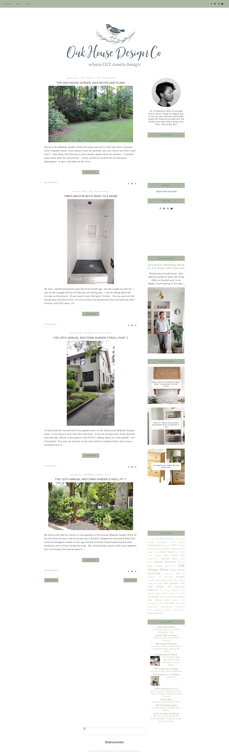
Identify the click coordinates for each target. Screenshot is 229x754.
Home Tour (178, 555)
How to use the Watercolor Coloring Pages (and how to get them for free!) (166, 718)
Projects (180, 577)
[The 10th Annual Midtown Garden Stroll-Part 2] (90, 425)
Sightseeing (160, 580)
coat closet (174, 593)
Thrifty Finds (178, 590)
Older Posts (130, 580)
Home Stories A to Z (166, 689)
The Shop (164, 590)
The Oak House (106, 78)
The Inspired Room (166, 644)
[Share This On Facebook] (129, 183)
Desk (156, 549)
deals (182, 593)
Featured (7, 4)
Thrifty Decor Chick (166, 654)
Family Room (167, 552)
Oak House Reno (99, 191)
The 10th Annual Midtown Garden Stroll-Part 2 (90, 337)
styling (158, 610)
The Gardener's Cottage (166, 674)
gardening (72, 78)
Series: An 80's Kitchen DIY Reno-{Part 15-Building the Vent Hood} (166, 384)
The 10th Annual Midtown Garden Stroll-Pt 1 (90, 479)
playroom (180, 603)
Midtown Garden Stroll (98, 333)
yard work (158, 613)
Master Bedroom (166, 561)
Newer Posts (51, 580)
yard (150, 613)
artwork (165, 593)
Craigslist (166, 545)
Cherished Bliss (166, 627)
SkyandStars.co (134, 751)
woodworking (179, 610)
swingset (167, 610)
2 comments (50, 324)
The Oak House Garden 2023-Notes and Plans (90, 82)
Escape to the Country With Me (166, 671)
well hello (171, 677)
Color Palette (177, 542)
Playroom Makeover (174, 574)
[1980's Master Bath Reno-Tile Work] (90, 283)
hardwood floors (156, 603)
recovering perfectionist (160, 607)
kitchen (169, 603)
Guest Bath (161, 555)
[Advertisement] (166, 233)
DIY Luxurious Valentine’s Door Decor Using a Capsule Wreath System (166, 694)
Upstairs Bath (154, 593)
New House (155, 566)
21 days (151, 539)
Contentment (154, 545)
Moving (181, 562)
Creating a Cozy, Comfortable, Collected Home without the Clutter (166, 649)
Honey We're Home (166, 635)
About (19, 4)
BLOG (28, 4)
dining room (162, 600)
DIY (174, 545)
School (151, 580)
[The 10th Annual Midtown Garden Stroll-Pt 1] (90, 529)
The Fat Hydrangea (166, 705)
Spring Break (173, 580)
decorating (153, 597)
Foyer (150, 555)
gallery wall (179, 600)
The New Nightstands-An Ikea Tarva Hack (166, 466)
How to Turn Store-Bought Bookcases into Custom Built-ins (166, 425)
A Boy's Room (165, 539)
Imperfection (153, 559)
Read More (91, 172)
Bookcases (162, 542)
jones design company (166, 713)
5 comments (50, 466)
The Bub (158, 583)
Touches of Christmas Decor (166, 702)
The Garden (88, 78)
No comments (51, 182)
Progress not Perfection (160, 577)
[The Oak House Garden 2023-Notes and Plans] (90, 141)
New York (170, 566)
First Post (180, 552)
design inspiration (168, 597)
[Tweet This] (132, 183)
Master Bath (79, 191)
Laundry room (169, 558)
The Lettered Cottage (166, 669)
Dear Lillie (166, 699)
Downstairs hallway (168, 549)
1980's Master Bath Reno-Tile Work (90, 196)
